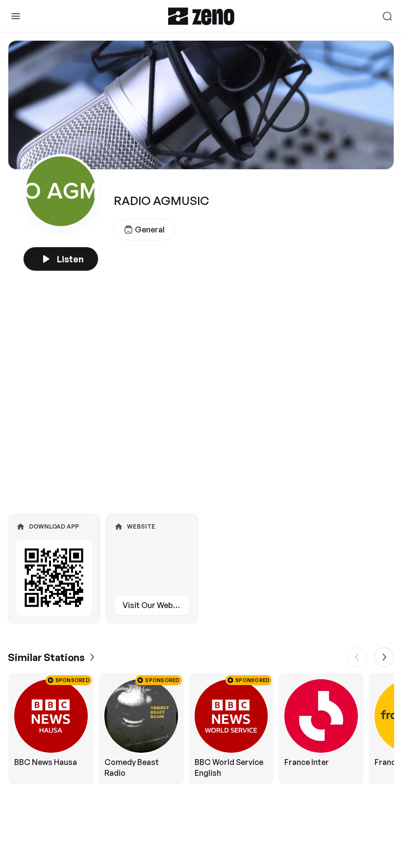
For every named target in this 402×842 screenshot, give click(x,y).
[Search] (387, 16)
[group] (201, 729)
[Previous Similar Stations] (357, 657)
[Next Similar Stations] (384, 657)
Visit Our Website (155, 605)
